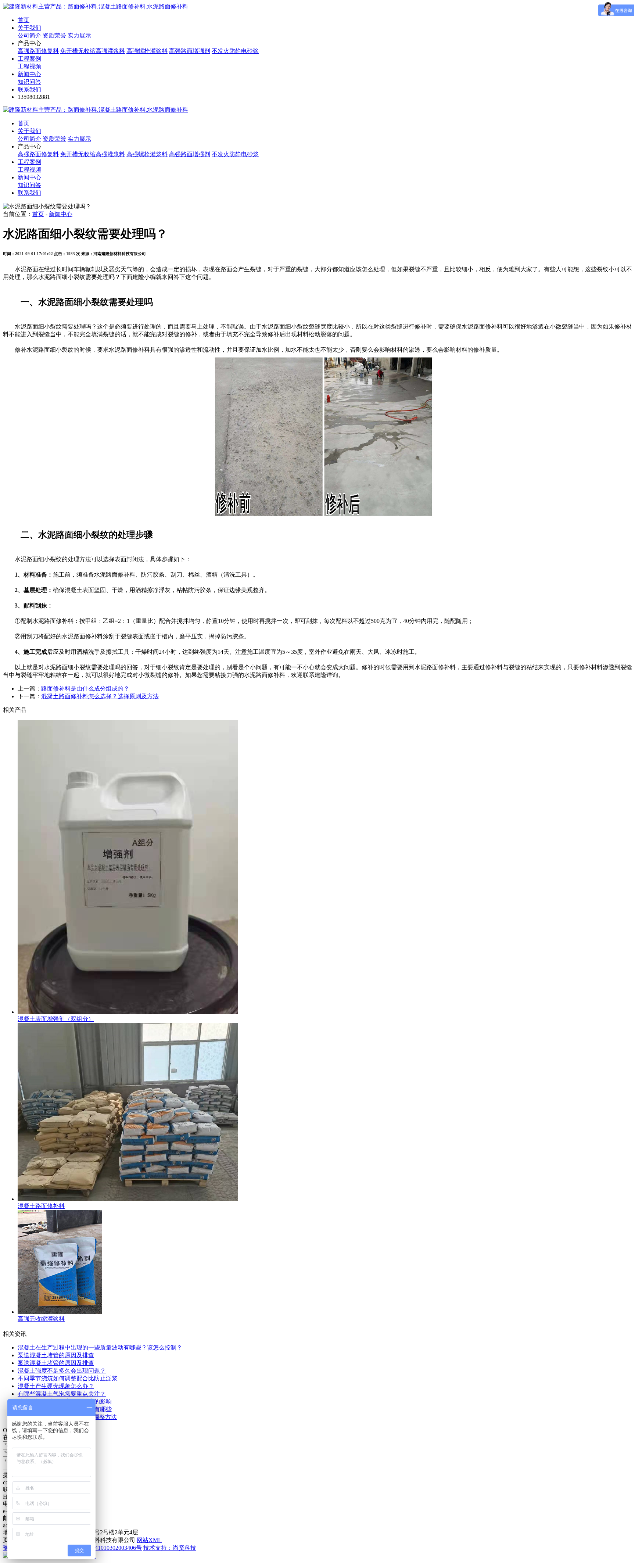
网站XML (149, 1540)
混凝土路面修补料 (41, 1206)
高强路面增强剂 (189, 51)
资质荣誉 (54, 35)
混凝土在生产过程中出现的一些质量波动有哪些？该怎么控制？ (100, 1347)
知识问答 (29, 82)
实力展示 (79, 35)
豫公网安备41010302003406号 (103, 1548)
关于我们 (29, 28)
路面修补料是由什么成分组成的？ (85, 688)
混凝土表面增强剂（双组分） (56, 1019)
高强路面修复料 (38, 51)
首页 (23, 20)
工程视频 (29, 66)
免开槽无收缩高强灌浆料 (92, 51)
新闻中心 (29, 74)
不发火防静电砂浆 (235, 51)
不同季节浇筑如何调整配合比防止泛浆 (68, 1378)
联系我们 (29, 89)
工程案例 (29, 58)
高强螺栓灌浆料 (147, 51)
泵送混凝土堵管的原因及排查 (56, 1355)
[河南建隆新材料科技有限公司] (95, 6)
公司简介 (29, 35)
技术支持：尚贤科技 (169, 1548)
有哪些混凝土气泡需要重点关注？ (62, 1394)
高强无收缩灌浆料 (41, 1319)
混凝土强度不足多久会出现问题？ (62, 1370)
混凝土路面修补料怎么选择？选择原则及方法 (100, 696)
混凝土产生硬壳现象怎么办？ (56, 1386)
